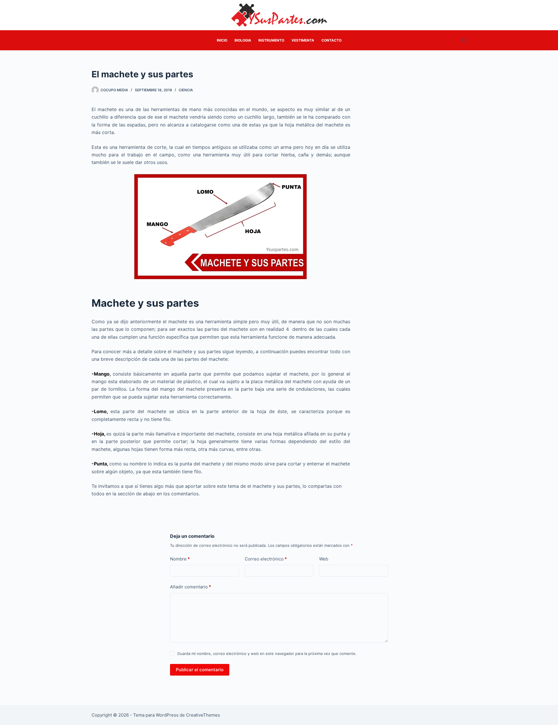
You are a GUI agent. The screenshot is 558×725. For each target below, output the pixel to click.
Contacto (331, 40)
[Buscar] (464, 40)
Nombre (180, 559)
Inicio (222, 40)
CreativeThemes (203, 715)
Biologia (243, 40)
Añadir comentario (190, 587)
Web (323, 559)
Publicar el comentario (199, 669)
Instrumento (271, 40)
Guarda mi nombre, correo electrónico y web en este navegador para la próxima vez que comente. (267, 653)
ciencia (186, 90)
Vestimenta (302, 40)
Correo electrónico (266, 559)
